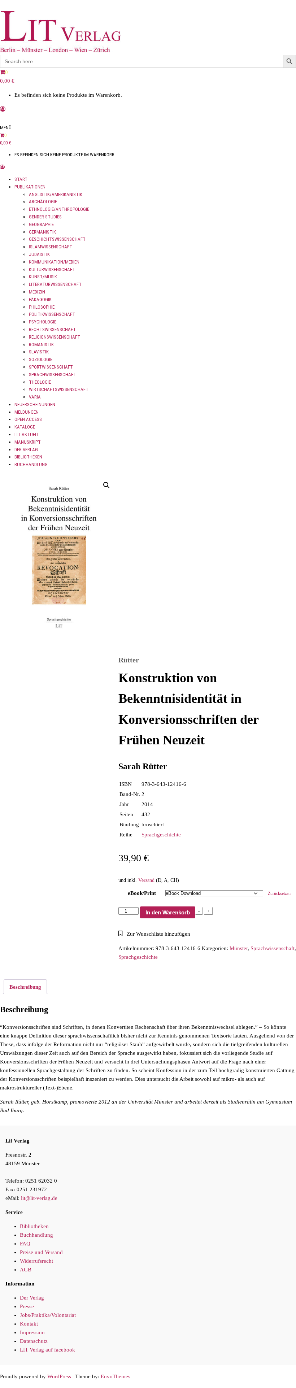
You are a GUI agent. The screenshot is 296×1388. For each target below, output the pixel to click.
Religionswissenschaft (54, 337)
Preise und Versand (41, 1252)
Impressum (32, 1332)
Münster (239, 948)
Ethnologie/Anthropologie (59, 209)
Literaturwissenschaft (55, 284)
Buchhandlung (31, 464)
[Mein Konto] (2, 109)
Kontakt (29, 1324)
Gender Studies (45, 216)
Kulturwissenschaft (52, 269)
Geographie (41, 224)
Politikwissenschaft (52, 314)
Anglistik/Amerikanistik (55, 194)
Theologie (40, 382)
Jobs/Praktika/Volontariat (48, 1315)
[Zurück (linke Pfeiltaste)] (12, 694)
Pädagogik (40, 299)
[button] (106, 485)
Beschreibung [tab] (25, 987)
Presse (27, 1306)
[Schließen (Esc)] (272, 8)
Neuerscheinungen (34, 404)
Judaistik (39, 254)
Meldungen (26, 412)
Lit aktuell (26, 434)
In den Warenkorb (167, 912)
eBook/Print (142, 893)
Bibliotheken (28, 457)
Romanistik (41, 344)
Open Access (28, 419)
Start (20, 179)
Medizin (37, 292)
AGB (25, 1269)
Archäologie (43, 201)
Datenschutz (34, 1341)
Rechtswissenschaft (52, 329)
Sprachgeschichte (161, 834)
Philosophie (42, 307)
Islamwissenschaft (50, 246)
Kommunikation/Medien (54, 262)
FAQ (25, 1243)
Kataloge (24, 427)
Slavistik (39, 351)
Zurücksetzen (279, 893)
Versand (146, 880)
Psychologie (42, 322)
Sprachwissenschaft (52, 374)
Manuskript (27, 442)
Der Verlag (26, 449)
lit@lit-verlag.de (39, 1198)
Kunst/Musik (43, 276)
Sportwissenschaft (51, 367)
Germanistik (42, 232)
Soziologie (40, 359)
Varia (35, 397)
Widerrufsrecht (36, 1261)
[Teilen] (256, 8)
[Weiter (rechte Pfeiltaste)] (283, 694)
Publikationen (29, 187)
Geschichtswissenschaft (57, 239)
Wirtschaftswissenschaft (58, 389)
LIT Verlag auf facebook (47, 1350)
